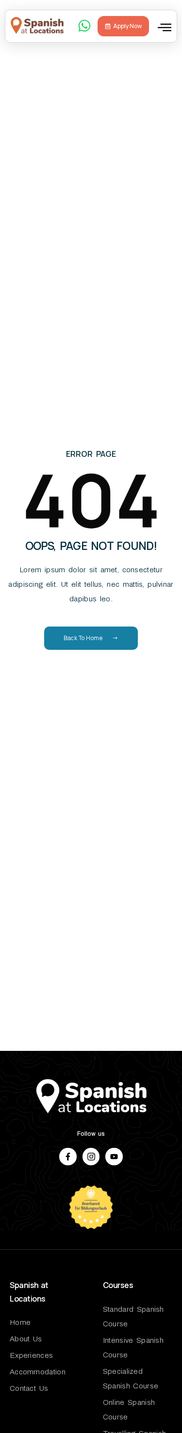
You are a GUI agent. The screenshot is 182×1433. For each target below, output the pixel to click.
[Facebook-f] (67, 1156)
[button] (164, 27)
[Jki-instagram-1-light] (91, 1156)
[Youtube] (113, 1156)
